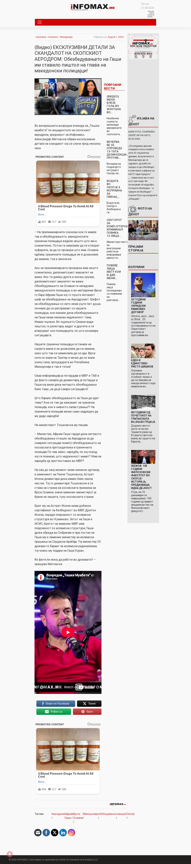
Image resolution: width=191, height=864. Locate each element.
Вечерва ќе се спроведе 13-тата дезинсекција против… (118, 149)
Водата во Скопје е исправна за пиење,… (114, 189)
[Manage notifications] (10, 854)
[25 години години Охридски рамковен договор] (143, 285)
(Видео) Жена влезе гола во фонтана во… (114, 104)
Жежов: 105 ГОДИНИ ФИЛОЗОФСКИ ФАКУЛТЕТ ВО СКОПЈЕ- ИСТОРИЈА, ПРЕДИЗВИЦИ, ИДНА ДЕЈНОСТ (141, 477)
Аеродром (58, 814)
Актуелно (53, 37)
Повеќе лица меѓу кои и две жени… (114, 272)
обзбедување (107, 814)
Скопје (130, 814)
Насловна (41, 37)
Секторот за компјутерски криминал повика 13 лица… (118, 228)
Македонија (66, 37)
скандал (121, 814)
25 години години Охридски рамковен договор (138, 306)
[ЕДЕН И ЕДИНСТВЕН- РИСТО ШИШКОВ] (143, 350)
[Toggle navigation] (39, 22)
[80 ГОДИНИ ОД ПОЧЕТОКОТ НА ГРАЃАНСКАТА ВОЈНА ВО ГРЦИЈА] (143, 402)
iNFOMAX (22, 859)
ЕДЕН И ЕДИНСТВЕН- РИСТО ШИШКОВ (142, 363)
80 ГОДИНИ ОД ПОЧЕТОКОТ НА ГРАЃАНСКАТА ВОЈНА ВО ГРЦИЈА (143, 417)
